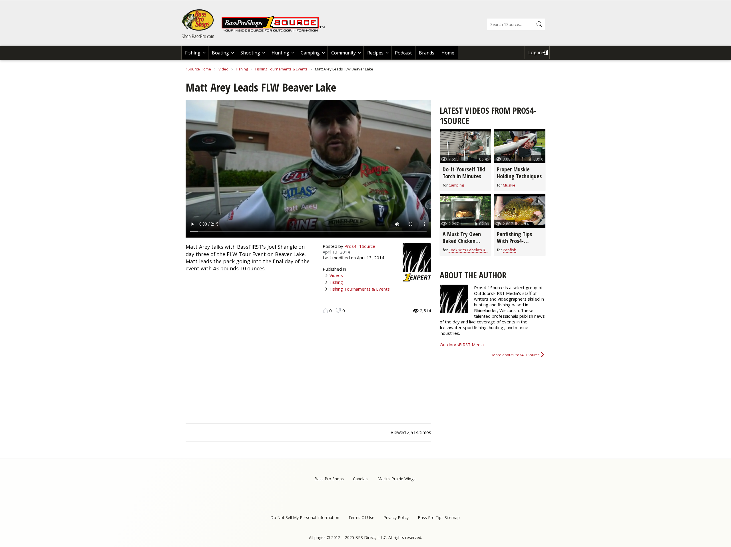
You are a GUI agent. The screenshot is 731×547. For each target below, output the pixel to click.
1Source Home (198, 69)
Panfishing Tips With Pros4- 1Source (514, 241)
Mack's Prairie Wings (396, 478)
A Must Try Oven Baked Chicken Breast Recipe (462, 241)
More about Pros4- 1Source (516, 354)
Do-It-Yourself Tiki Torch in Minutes (464, 172)
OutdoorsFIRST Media (462, 344)
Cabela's (360, 478)
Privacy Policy (396, 517)
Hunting (280, 53)
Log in (535, 52)
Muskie (509, 185)
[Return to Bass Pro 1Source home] (275, 30)
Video (223, 69)
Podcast (403, 53)
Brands (426, 53)
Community (343, 53)
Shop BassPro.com (198, 36)
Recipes (375, 53)
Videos (336, 275)
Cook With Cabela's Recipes (473, 249)
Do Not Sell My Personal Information (304, 517)
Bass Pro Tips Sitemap (439, 517)
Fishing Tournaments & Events (281, 69)
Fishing (192, 53)
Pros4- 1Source (359, 246)
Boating (220, 53)
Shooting (250, 53)
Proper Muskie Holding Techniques (519, 172)
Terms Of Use (361, 517)
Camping (310, 53)
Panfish (509, 249)
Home (447, 53)
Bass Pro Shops (329, 478)
